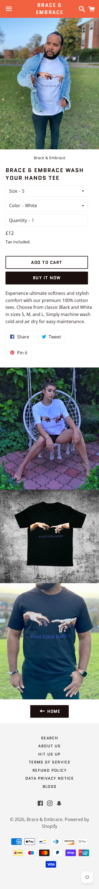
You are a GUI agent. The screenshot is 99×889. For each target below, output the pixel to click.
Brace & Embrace (49, 9)
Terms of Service (49, 762)
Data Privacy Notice (49, 778)
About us (49, 746)
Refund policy (49, 770)
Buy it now (47, 278)
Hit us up (49, 754)
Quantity (18, 220)
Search (49, 738)
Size (13, 191)
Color (14, 206)
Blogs (50, 786)
